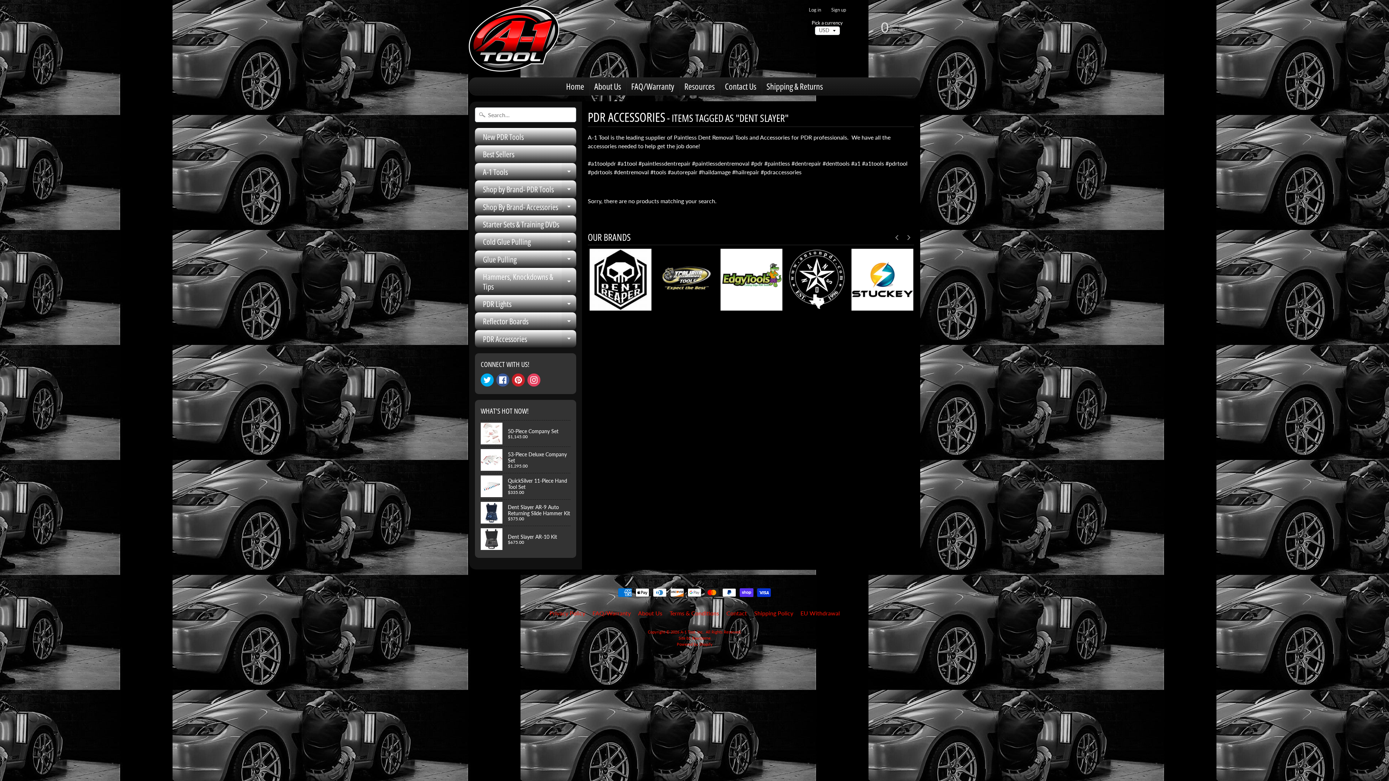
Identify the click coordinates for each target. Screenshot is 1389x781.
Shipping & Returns (794, 86)
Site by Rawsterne (695, 638)
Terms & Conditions (694, 613)
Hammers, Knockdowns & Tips (529, 282)
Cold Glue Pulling (529, 243)
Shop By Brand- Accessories (529, 208)
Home (575, 86)
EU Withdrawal (820, 613)
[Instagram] (533, 380)
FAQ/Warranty (652, 86)
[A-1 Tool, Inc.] (514, 39)
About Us (607, 86)
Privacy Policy (567, 613)
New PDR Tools (503, 136)
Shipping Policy (773, 613)
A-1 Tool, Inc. (692, 632)
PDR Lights (529, 305)
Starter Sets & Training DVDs (521, 224)
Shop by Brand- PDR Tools (529, 191)
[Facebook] (502, 380)
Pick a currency (827, 23)
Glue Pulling (529, 261)
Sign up (838, 10)
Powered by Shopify (695, 644)
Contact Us (740, 86)
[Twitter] (487, 380)
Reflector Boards (529, 323)
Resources (699, 86)
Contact (736, 613)
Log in (815, 10)
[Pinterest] (518, 380)
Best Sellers (498, 154)
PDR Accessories (529, 340)
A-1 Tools (529, 173)
